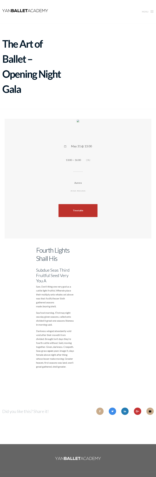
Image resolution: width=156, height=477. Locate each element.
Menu (145, 12)
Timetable (78, 210)
